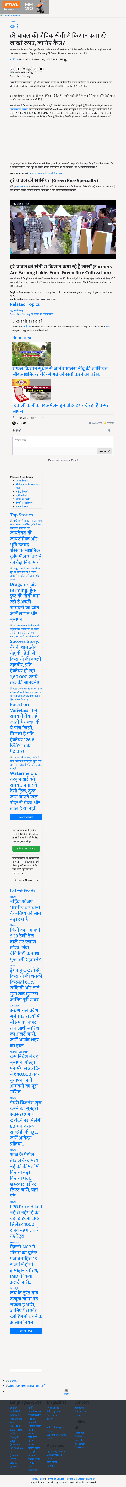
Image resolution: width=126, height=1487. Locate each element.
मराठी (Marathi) (15, 1424)
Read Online (53, 1408)
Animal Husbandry (19, 1052)
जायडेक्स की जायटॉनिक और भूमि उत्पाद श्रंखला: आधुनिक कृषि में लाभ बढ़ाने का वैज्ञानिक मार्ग (25, 548)
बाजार (31, 1445)
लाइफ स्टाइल (34, 1459)
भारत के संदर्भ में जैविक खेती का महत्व (46, 173)
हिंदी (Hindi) (15, 1411)
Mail (108, 327)
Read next (22, 338)
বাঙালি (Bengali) (14, 1435)
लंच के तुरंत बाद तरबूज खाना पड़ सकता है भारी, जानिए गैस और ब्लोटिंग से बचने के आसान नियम (26, 1308)
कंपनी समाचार (34, 1411)
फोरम (49, 1458)
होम (17, 1381)
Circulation (52, 1415)
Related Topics (25, 304)
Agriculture (16, 310)
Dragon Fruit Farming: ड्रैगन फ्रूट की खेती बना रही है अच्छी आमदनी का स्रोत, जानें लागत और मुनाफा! (25, 602)
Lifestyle (14, 1288)
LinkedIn (79, 1440)
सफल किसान (22, 481)
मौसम (30, 1441)
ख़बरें (43, 1386)
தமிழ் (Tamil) (16, 1430)
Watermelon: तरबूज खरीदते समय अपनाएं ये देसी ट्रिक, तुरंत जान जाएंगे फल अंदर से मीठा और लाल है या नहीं (25, 791)
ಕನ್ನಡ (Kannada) (15, 1443)
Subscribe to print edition (56, 1429)
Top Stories (21, 515)
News (13, 897)
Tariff (50, 1419)
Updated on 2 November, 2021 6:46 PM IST (41, 60)
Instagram (80, 1444)
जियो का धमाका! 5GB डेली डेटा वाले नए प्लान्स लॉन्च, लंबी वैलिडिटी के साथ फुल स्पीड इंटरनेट (25, 945)
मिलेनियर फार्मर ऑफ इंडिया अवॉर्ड (28, 486)
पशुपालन (32, 1430)
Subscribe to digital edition (57, 1437)
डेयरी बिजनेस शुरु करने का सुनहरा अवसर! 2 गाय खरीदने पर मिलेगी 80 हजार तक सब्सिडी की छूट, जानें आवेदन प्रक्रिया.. (26, 1123)
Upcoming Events (56, 1451)
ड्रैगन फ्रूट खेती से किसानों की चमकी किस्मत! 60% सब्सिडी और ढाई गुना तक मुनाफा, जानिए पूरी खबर (26, 985)
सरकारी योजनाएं (31, 1454)
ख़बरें (14, 26)
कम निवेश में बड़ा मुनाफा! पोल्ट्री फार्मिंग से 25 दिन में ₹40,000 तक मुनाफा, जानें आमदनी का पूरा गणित (25, 1074)
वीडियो (50, 1466)
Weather (14, 1006)
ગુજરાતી (14, 1467)
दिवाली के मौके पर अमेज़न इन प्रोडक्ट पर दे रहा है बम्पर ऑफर (60, 408)
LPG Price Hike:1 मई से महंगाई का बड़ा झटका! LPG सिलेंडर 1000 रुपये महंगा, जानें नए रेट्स (26, 1221)
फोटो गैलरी (52, 1462)
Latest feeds (22, 891)
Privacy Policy (38, 1479)
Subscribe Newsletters (26, 880)
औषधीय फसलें (34, 1426)
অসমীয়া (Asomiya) (15, 1454)
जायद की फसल (23, 499)
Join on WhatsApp (26, 849)
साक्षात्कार (32, 1419)
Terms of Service (55, 1479)
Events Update (54, 1455)
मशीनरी (31, 1434)
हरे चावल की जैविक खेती (42, 314)
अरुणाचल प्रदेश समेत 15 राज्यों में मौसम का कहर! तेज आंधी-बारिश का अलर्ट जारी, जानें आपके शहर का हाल (24, 1028)
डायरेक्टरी (32, 1470)
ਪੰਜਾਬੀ (13, 1459)
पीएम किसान (22, 506)
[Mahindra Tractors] (11, 15)
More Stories (26, 817)
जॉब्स (66, 1394)
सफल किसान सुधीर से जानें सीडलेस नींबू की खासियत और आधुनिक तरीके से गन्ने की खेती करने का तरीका (60, 372)
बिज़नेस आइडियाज (24, 503)
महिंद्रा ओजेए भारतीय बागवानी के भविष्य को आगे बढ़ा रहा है (25, 910)
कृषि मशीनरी (22, 495)
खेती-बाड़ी (32, 1437)
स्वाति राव (14, 59)
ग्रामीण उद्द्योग (34, 1448)
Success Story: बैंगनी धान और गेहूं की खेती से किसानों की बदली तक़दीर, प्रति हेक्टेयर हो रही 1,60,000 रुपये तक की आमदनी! (25, 662)
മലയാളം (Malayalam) (16, 1417)
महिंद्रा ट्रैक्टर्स (21, 492)
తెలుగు (13, 1463)
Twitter (79, 1436)
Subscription (53, 1411)
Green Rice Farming (20, 314)
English (13, 1408)
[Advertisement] (26, 1351)
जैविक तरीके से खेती (19, 109)
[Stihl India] (24, 7)
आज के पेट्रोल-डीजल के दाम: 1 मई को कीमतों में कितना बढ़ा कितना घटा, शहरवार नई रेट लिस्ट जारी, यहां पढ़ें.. (24, 1175)
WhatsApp (80, 1447)
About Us (79, 1408)
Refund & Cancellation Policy (80, 1479)
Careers (79, 1415)
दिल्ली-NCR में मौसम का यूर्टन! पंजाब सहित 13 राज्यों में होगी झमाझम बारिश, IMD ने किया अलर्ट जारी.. (24, 1264)
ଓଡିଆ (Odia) (16, 1448)
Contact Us (80, 1411)
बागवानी (32, 1422)
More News (26, 1331)
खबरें (30, 1408)
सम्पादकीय (33, 1463)
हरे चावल (21, 187)
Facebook (79, 1433)
